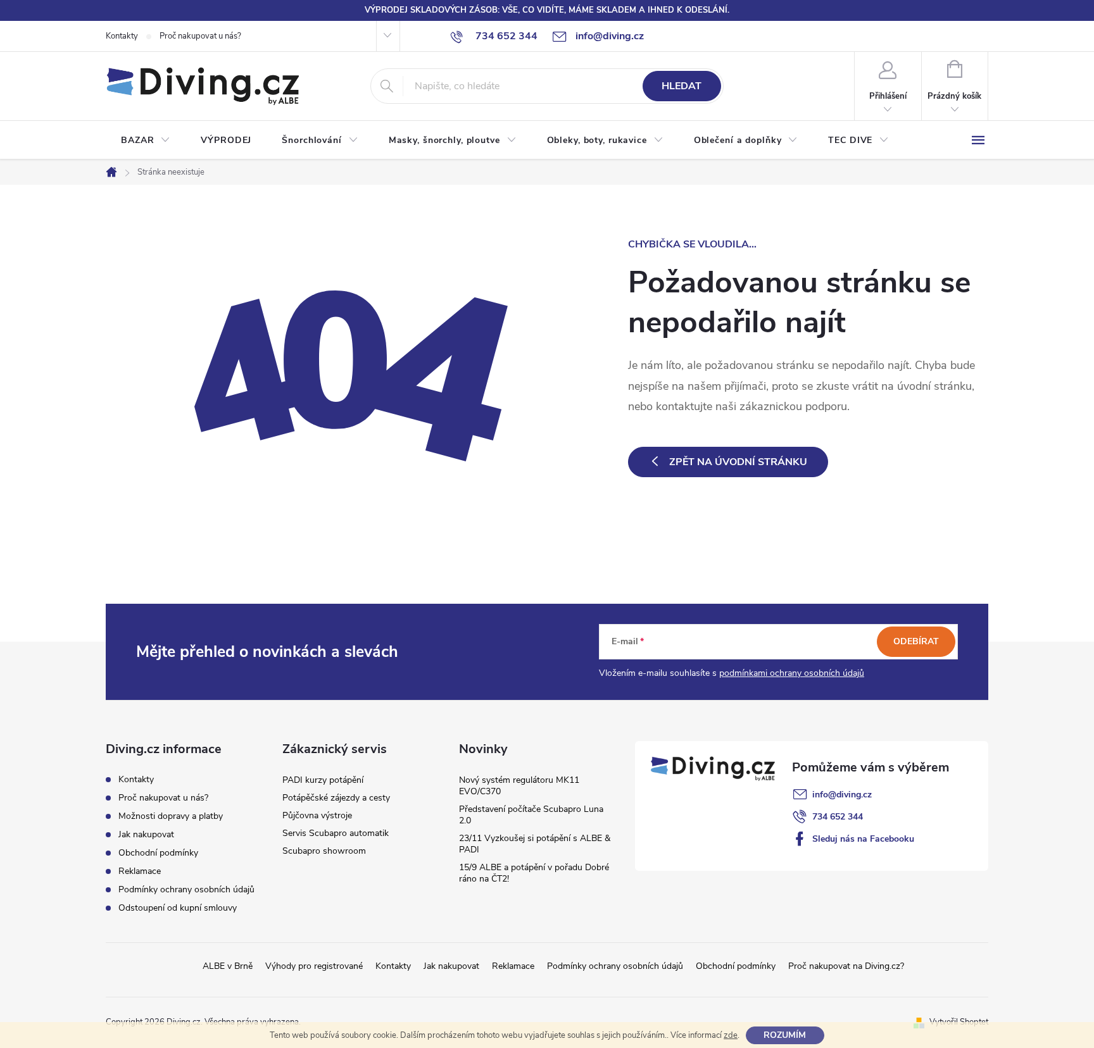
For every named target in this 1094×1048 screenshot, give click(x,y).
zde (731, 1035)
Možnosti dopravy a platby (170, 816)
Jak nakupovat (146, 834)
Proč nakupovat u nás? (200, 36)
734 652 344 (837, 817)
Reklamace (139, 871)
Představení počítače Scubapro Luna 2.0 (531, 815)
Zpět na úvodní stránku (738, 462)
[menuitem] (145, 140)
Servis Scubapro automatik (335, 833)
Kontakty (122, 36)
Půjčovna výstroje (317, 815)
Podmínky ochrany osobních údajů (186, 889)
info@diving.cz (842, 795)
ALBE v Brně (228, 966)
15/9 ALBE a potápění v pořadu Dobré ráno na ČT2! (534, 873)
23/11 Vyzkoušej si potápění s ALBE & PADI (534, 844)
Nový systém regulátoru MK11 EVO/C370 (519, 785)
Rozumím (785, 1035)
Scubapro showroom (324, 851)
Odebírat (916, 641)
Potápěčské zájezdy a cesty (336, 798)
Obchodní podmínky (158, 853)
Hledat (681, 86)
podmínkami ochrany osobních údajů (791, 673)
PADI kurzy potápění (322, 780)
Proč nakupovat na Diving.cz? (846, 966)
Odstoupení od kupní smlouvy (177, 908)
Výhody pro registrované (314, 966)
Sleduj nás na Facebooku (863, 839)
